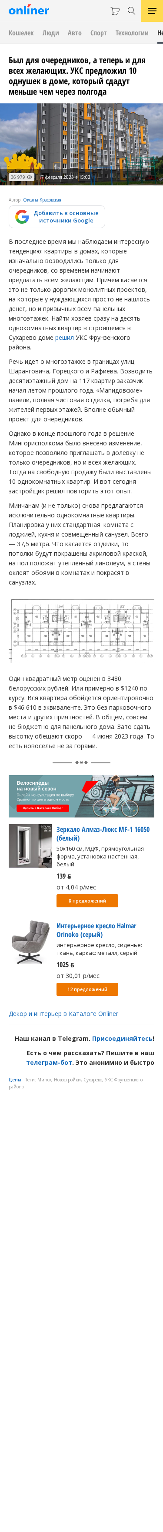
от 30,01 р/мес (78, 975)
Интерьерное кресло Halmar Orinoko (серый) (96, 930)
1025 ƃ (65, 964)
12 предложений (87, 989)
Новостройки (67, 1080)
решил (64, 337)
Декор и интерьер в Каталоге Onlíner (63, 1013)
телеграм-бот (49, 1062)
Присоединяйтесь (122, 1038)
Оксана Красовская (42, 200)
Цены (15, 1080)
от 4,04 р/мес (76, 887)
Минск (44, 1080)
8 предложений (87, 901)
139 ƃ (64, 876)
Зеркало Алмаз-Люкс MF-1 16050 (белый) (103, 833)
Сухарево (92, 1080)
